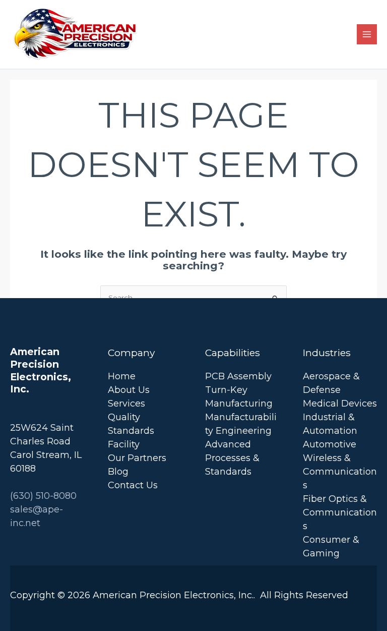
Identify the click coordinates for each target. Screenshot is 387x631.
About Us (129, 389)
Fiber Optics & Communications (340, 512)
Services (126, 403)
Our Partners (137, 458)
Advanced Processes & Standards (232, 458)
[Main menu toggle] (367, 34)
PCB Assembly (238, 376)
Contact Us (133, 485)
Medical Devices (340, 403)
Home (122, 376)
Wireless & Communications (340, 471)
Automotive (329, 444)
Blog (118, 471)
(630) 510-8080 (43, 495)
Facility (124, 444)
